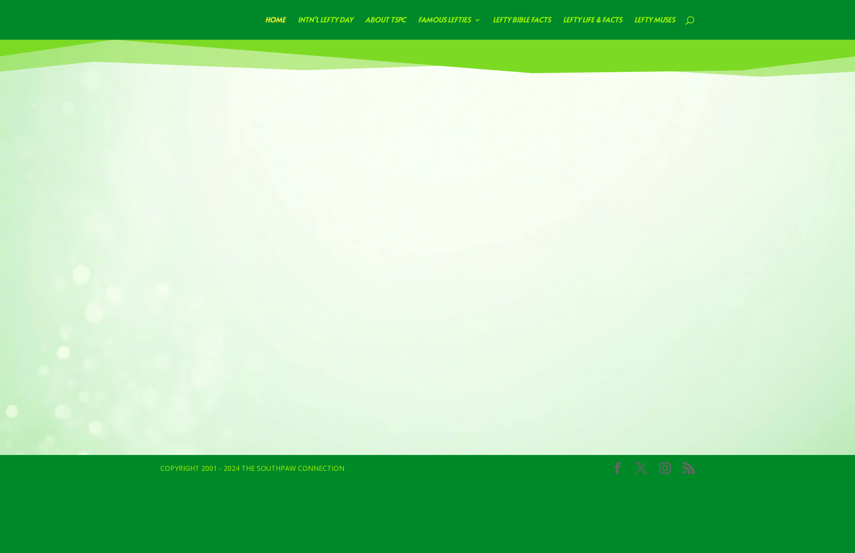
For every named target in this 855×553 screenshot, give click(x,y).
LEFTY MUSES (654, 20)
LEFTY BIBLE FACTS (522, 20)
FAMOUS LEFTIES (444, 20)
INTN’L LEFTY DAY (325, 20)
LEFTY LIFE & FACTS (592, 20)
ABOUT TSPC (385, 20)
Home (275, 20)
